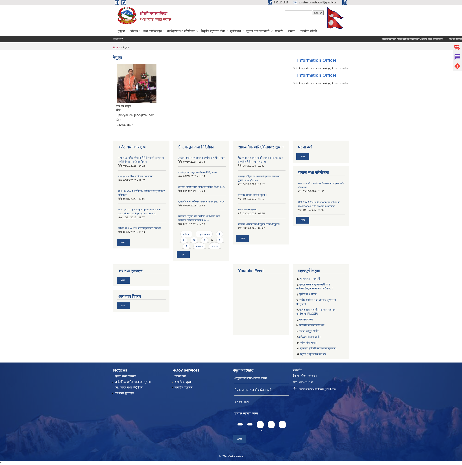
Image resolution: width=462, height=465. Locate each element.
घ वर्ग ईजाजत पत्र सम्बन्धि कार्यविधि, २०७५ (197, 172)
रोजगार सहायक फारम (246, 413)
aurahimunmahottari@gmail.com (317, 389)
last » (215, 246)
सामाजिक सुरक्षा (183, 382)
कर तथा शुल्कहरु (124, 393)
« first (186, 234)
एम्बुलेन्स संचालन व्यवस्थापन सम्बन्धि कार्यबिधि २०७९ (201, 157)
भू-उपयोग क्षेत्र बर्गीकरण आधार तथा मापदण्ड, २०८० (201, 201)
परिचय (134, 31)
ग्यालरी (279, 31)
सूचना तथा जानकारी (257, 31)
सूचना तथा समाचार (125, 376)
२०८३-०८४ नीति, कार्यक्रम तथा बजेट (135, 176)
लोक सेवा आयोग (308, 342)
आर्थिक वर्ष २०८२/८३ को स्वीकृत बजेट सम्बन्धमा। (140, 228)
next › (199, 246)
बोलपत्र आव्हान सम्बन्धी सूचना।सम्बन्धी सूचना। (259, 224)
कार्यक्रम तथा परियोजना (181, 31)
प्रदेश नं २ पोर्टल (308, 294)
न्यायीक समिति (308, 31)
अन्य (123, 242)
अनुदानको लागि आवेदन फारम (250, 378)
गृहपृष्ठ (121, 31)
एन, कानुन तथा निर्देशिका (129, 387)
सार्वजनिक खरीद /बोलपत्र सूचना (133, 382)
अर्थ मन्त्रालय (306, 319)
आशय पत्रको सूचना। (247, 209)
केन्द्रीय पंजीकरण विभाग (311, 325)
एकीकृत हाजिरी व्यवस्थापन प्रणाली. (318, 348)
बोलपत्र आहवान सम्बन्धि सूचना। (252, 194)
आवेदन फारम (241, 401)
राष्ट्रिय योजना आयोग (310, 336)
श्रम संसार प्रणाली (310, 278)
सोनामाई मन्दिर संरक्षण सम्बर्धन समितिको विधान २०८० (202, 186)
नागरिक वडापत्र (183, 387)
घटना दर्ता (180, 376)
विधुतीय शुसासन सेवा (213, 31)
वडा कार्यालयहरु (152, 31)
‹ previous (204, 234)
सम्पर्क (291, 31)
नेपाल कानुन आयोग (309, 331)
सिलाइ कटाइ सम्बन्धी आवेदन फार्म (252, 390)
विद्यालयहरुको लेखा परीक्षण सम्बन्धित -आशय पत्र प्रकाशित (401, 39)
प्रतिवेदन (235, 31)
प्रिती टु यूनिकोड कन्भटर (313, 354)
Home (116, 47)
